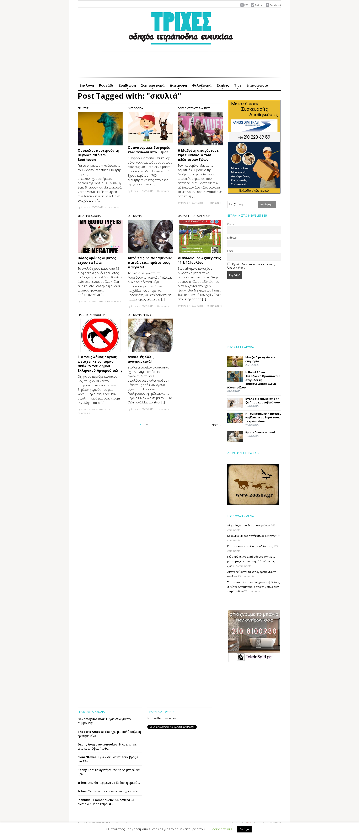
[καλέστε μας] (254, 146)
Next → (216, 425)
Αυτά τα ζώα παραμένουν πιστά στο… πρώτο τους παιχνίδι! (150, 262)
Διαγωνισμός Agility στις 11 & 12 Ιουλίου (199, 260)
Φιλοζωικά (200, 86)
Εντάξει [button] (244, 829)
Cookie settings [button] (221, 829)
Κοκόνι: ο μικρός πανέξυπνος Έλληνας (251, 536)
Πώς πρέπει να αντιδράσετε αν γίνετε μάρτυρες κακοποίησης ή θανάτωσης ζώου (251, 561)
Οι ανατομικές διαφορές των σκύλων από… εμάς (149, 149)
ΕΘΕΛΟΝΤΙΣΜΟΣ (188, 108)
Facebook (275, 5)
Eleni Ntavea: (87, 757)
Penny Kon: (86, 770)
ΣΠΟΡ (206, 216)
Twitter (259, 5)
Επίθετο (232, 237)
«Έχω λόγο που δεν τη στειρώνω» (248, 525)
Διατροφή (177, 86)
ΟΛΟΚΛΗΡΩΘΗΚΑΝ (190, 216)
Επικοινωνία (256, 86)
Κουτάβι (106, 85)
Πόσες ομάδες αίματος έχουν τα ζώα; (97, 260)
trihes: (82, 783)
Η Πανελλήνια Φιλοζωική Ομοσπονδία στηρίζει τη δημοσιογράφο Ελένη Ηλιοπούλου (253, 379)
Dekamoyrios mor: (91, 719)
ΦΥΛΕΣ (147, 315)
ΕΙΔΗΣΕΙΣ (83, 108)
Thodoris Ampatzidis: (94, 732)
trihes (84, 207)
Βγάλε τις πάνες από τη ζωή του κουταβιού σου (262, 400)
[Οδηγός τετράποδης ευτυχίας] (179, 27)
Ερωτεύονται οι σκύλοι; (262, 432)
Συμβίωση (126, 86)
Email (230, 251)
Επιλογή (86, 86)
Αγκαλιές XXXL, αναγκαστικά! (141, 359)
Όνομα (231, 224)
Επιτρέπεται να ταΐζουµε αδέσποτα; (250, 546)
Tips (236, 86)
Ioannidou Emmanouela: (96, 800)
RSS (246, 5)
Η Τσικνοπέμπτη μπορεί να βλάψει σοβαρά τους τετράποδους (263, 417)
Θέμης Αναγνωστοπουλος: (98, 744)
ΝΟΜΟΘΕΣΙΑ (97, 315)
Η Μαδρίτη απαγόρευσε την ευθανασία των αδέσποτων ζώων (198, 155)
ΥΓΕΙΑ (81, 216)
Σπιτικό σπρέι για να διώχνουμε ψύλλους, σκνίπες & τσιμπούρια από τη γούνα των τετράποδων (253, 586)
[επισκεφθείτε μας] (254, 635)
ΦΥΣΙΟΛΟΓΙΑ (135, 108)
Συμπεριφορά (152, 86)
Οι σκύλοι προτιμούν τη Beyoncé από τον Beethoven (98, 155)
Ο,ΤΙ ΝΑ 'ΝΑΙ (135, 216)
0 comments (164, 190)
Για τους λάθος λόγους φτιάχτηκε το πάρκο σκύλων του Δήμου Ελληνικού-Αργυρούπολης (100, 364)
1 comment (113, 207)
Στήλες (222, 86)
